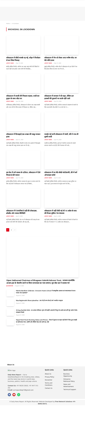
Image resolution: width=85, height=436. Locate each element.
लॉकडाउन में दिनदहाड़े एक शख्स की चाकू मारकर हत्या (23, 135)
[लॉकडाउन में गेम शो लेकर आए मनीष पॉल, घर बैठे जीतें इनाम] (61, 45)
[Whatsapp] (18, 394)
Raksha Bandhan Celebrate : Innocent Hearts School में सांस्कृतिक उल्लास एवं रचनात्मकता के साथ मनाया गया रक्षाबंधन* (45, 292)
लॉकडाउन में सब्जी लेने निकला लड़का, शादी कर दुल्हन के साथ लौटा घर (22, 97)
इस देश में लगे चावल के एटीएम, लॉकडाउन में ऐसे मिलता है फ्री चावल (23, 173)
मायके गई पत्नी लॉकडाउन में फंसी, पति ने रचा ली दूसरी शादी (61, 135)
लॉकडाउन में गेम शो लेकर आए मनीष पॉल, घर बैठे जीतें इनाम (60, 58)
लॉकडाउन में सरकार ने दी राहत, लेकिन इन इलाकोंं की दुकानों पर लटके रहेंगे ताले (59, 97)
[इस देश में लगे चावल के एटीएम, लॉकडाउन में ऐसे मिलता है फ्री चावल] (23, 160)
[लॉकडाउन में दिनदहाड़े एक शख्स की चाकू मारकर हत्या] (23, 121)
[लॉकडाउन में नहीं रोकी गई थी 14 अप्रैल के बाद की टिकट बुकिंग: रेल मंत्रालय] (61, 198)
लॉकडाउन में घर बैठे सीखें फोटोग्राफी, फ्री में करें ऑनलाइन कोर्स (60, 173)
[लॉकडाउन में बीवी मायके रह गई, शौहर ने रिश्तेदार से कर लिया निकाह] (23, 45)
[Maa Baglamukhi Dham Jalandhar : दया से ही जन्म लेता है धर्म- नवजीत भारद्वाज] (10, 302)
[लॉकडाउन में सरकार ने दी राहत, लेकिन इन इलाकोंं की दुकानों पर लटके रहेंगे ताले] (61, 83)
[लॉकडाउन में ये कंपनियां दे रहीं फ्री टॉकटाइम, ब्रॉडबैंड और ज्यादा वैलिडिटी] (23, 198)
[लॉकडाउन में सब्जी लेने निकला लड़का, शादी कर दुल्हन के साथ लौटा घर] (23, 83)
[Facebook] (9, 394)
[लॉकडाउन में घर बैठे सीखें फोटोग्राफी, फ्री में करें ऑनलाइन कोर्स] (61, 160)
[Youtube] (14, 394)
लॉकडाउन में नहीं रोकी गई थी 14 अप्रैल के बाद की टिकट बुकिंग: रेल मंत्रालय (60, 211)
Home (8, 23)
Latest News (10, 63)
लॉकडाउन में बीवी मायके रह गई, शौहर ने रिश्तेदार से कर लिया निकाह (23, 58)
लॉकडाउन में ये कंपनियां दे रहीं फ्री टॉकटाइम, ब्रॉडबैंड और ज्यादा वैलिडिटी (21, 211)
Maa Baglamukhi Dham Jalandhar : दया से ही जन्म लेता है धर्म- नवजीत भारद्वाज (39, 300)
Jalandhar (9, 286)
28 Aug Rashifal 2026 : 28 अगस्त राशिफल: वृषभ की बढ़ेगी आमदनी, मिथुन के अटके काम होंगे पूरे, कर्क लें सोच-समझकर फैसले (47, 311)
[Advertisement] (42, 14)
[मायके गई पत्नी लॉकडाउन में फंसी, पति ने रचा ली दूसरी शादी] (61, 121)
